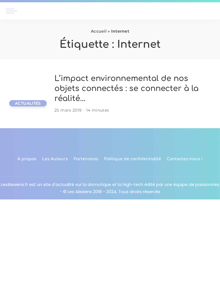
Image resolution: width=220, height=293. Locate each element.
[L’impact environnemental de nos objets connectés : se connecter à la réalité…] (27, 94)
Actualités (28, 103)
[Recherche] (210, 10)
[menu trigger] (13, 10)
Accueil (99, 31)
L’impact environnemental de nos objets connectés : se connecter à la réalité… (126, 88)
